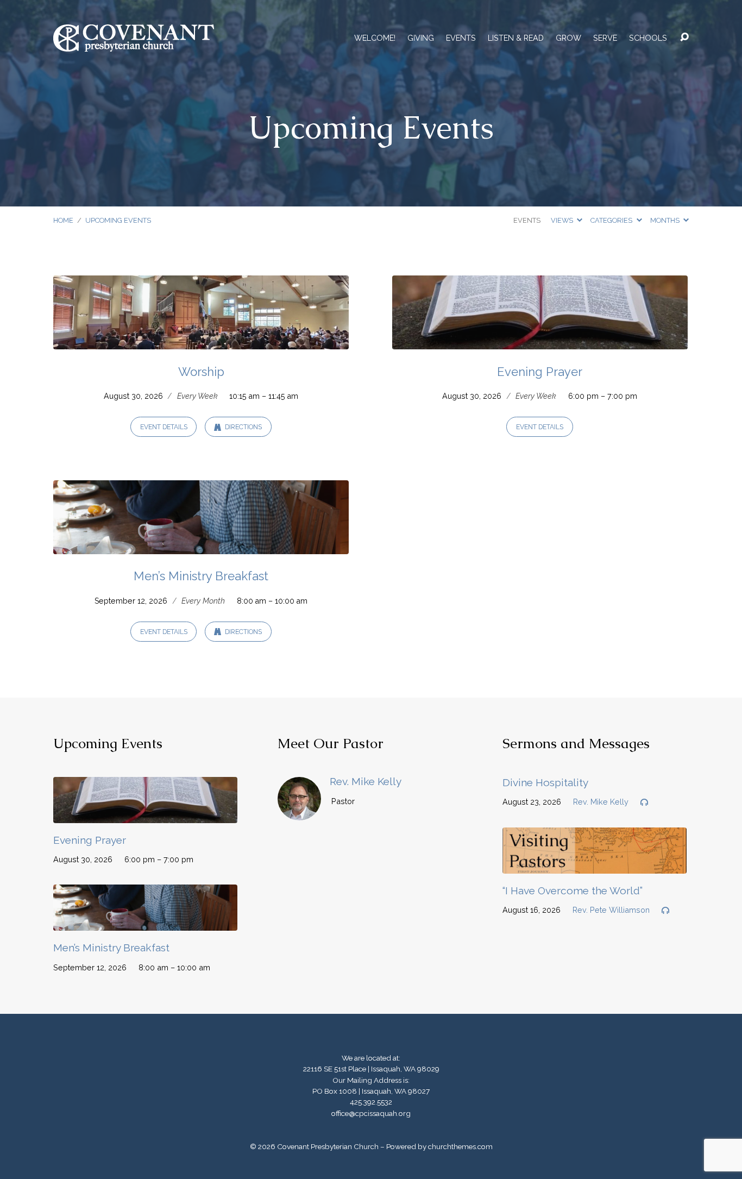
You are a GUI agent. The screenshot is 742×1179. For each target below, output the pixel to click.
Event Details (163, 427)
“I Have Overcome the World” (572, 890)
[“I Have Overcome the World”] (594, 865)
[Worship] (201, 341)
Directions (242, 427)
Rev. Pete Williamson (611, 909)
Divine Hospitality (545, 782)
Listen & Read (516, 38)
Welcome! (374, 38)
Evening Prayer (539, 372)
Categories (612, 220)
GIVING (420, 38)
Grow (568, 38)
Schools (648, 38)
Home (63, 220)
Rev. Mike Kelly (365, 781)
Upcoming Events (118, 220)
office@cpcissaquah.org (371, 1113)
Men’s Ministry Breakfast (201, 576)
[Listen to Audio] (644, 802)
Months (665, 220)
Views (563, 220)
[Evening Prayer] (540, 341)
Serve (605, 38)
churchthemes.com (460, 1146)
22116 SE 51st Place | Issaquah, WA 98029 (371, 1068)
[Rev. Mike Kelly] (299, 812)
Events (461, 38)
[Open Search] (684, 37)
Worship (201, 372)
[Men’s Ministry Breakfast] (201, 546)
